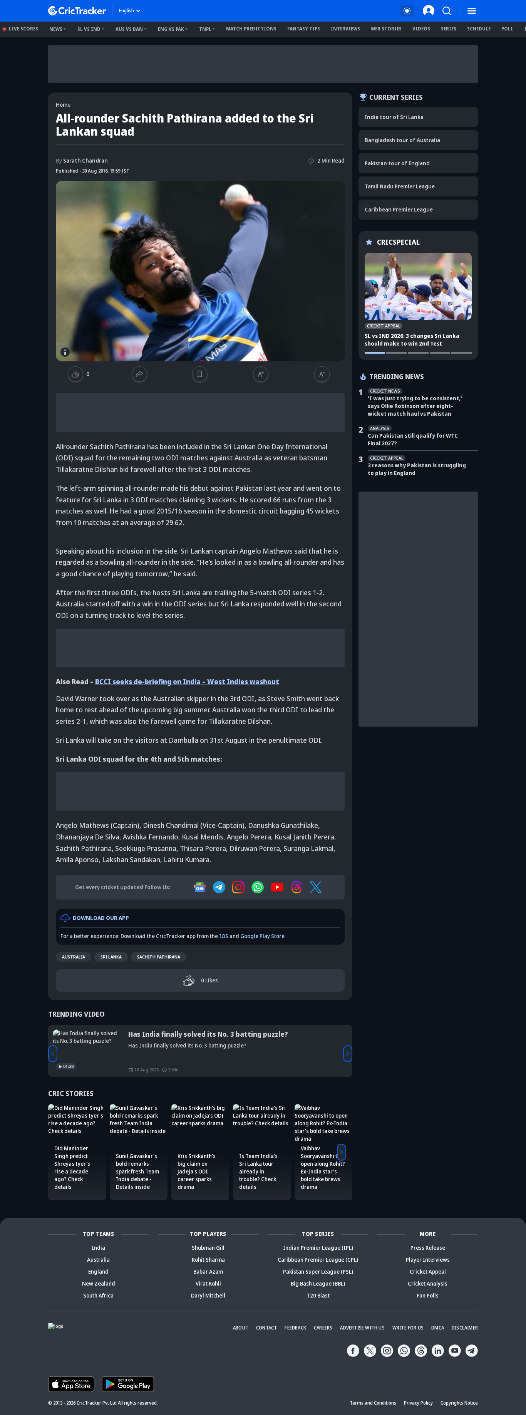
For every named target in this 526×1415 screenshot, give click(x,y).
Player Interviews (428, 1259)
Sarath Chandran (82, 160)
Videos (421, 28)
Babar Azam (208, 1271)
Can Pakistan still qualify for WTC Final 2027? (413, 439)
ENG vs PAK (171, 29)
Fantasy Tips (303, 28)
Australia (73, 957)
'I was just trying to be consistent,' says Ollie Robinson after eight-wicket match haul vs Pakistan (415, 405)
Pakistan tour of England (397, 163)
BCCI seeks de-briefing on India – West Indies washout (187, 681)
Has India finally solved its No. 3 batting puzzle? (208, 1034)
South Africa (98, 1295)
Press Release (427, 1247)
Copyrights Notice (459, 1403)
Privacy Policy (418, 1403)
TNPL (205, 29)
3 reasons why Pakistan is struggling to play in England (417, 469)
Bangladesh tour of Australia (402, 140)
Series (448, 28)
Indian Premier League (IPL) (318, 1247)
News (55, 29)
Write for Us (408, 1327)
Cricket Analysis (427, 1283)
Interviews (345, 28)
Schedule (479, 28)
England (98, 1271)
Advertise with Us (362, 1327)
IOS (223, 936)
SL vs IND (89, 29)
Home (63, 104)
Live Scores (23, 28)
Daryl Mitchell (208, 1295)
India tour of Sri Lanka (394, 117)
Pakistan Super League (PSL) (318, 1271)
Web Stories (386, 28)
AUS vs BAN (129, 29)
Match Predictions (251, 28)
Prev (52, 1053)
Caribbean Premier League (399, 209)
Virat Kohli (208, 1283)
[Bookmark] (199, 374)
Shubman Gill (208, 1247)
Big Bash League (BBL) (318, 1283)
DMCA (437, 1327)
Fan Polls (428, 1295)
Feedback (295, 1327)
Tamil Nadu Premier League (400, 186)
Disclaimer (465, 1327)
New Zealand (98, 1283)
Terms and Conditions (373, 1403)
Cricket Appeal (428, 1271)
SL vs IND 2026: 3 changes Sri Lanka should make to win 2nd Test (412, 339)
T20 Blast (318, 1295)
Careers (323, 1327)
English (126, 10)
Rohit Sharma (208, 1259)
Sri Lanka (111, 957)
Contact (266, 1327)
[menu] (472, 11)
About (240, 1327)
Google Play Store (262, 936)
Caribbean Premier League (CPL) (318, 1259)
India (98, 1247)
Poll (507, 28)
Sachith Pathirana (158, 957)
